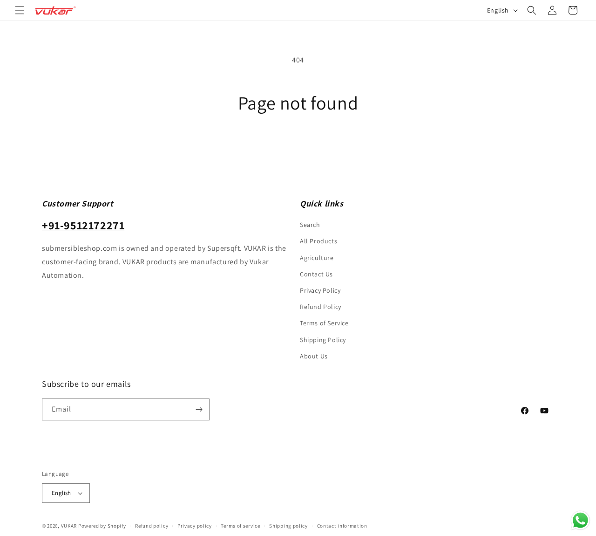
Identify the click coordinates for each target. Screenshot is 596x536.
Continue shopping (298, 148)
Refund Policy (320, 306)
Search (310, 224)
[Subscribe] (199, 409)
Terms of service (240, 525)
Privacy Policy (320, 290)
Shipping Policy (323, 340)
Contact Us (316, 274)
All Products (318, 241)
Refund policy (151, 525)
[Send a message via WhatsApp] (580, 520)
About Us (314, 356)
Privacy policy (194, 525)
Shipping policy (288, 525)
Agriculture (317, 258)
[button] (19, 10)
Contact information (342, 525)
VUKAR (69, 525)
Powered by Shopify (102, 525)
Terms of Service (324, 323)
